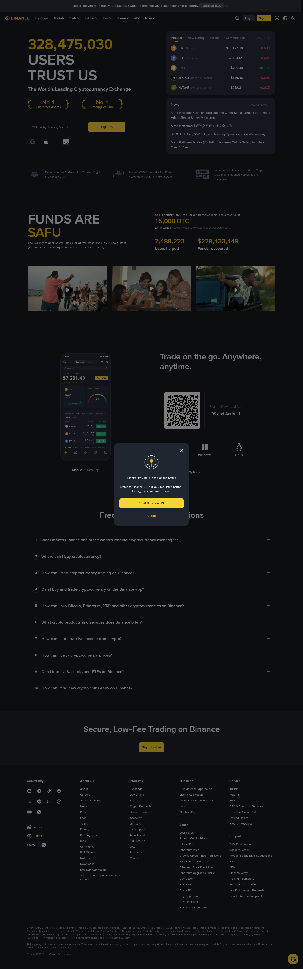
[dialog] (151, 484)
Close (151, 516)
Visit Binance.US (151, 503)
